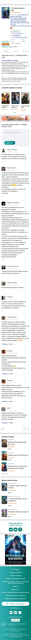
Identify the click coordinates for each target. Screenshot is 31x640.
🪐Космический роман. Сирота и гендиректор (4, 500)
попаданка (18, 16)
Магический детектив (12, 483)
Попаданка (17, 35)
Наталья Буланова (15, 12)
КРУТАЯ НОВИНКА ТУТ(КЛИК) (10, 60)
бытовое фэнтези (23, 14)
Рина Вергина (14, 109)
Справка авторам (15, 575)
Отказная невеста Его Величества (4, 456)
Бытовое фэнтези (18, 33)
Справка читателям (15, 572)
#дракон (23, 21)
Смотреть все (5, 473)
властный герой (15, 22)
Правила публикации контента (15, 578)
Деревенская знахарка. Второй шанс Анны (4, 443)
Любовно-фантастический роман (14, 496)
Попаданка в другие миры (20, 37)
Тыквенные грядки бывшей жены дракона (6, 98)
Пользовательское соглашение (15, 595)
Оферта (15, 586)
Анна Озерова (11, 470)
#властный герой (15, 21)
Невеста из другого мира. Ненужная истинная (15, 98)
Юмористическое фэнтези (13, 509)
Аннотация (5, 51)
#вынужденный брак (20, 19)
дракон (12, 16)
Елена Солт (4, 109)
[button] (14, 112)
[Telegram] (11, 612)
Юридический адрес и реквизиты (15, 598)
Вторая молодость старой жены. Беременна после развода (4, 467)
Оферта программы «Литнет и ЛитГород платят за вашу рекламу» (15, 582)
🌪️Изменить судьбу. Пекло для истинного (4, 487)
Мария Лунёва (11, 446)
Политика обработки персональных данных (15, 592)
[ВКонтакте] (15, 612)
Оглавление (15, 51)
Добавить (10, 143)
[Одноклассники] (20, 612)
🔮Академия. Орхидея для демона (4, 513)
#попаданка (14, 18)
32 (28, 429)
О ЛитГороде (15, 569)
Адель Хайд (11, 457)
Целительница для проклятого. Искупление (25, 98)
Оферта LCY (15, 589)
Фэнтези (16, 32)
